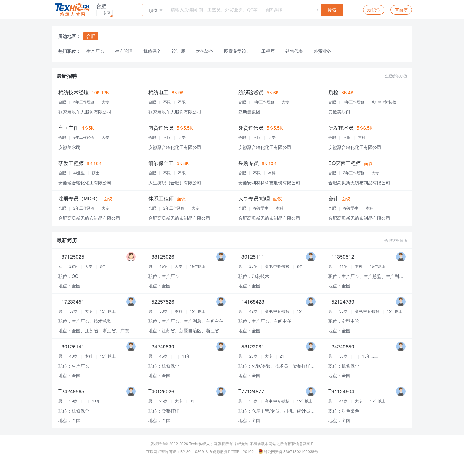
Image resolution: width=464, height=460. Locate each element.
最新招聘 (67, 75)
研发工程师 (71, 163)
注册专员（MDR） (79, 198)
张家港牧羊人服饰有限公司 (84, 111)
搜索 (332, 10)
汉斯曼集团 (249, 111)
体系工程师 (161, 198)
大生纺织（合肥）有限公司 (174, 182)
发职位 (373, 10)
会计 (333, 198)
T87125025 (71, 256)
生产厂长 (95, 51)
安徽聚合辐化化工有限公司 (174, 147)
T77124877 (251, 391)
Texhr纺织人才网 (203, 443)
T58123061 (251, 346)
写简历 (401, 10)
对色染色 (204, 51)
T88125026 (161, 256)
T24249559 (341, 346)
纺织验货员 (251, 92)
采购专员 (248, 163)
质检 (333, 92)
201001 (249, 451)
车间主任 (68, 127)
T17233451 (71, 301)
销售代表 (294, 51)
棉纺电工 (158, 92)
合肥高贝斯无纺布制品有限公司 (359, 182)
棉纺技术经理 (73, 92)
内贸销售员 (161, 127)
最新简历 (67, 240)
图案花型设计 (237, 51)
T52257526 (161, 301)
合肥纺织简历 (395, 240)
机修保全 (152, 51)
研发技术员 (341, 127)
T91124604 (341, 391)
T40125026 (161, 391)
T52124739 (341, 301)
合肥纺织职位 (395, 75)
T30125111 (251, 256)
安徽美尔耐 (339, 111)
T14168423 (251, 301)
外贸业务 (322, 51)
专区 (106, 13)
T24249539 (161, 346)
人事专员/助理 (254, 198)
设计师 (178, 51)
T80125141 (71, 346)
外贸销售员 (251, 127)
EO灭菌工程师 (344, 163)
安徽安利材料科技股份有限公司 (269, 182)
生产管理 (124, 51)
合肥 (90, 36)
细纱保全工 (161, 163)
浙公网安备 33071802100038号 (291, 451)
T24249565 (71, 391)
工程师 (268, 51)
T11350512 (341, 256)
